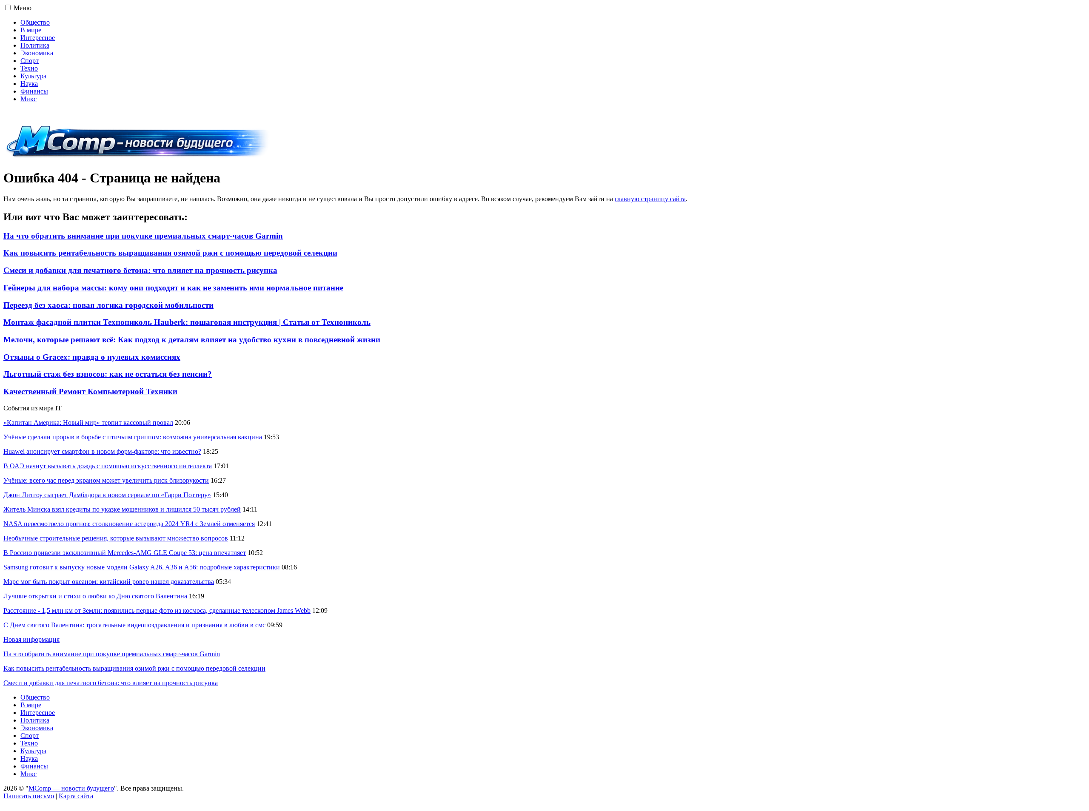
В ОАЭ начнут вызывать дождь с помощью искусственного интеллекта (107, 466)
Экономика (36, 53)
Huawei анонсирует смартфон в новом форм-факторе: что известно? (102, 451)
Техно (29, 68)
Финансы (34, 91)
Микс (28, 98)
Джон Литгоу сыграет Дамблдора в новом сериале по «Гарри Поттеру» (107, 494)
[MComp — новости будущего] (138, 157)
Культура (33, 76)
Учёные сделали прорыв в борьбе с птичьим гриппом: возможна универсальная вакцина (132, 437)
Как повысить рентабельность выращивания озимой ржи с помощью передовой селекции (170, 252)
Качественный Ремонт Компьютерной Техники (90, 391)
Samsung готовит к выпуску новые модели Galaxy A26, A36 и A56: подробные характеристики (141, 567)
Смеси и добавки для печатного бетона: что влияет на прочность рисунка (140, 270)
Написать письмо (28, 796)
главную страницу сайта (650, 198)
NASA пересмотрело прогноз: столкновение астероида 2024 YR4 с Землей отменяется (129, 523)
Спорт (29, 60)
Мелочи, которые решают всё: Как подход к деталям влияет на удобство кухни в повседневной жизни (191, 339)
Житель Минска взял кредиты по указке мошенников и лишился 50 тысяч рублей (122, 509)
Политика (34, 45)
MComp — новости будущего (71, 788)
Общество (35, 22)
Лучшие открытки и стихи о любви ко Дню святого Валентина (95, 596)
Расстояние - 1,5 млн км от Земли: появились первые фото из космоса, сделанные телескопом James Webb (157, 610)
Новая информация (31, 639)
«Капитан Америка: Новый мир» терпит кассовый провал (88, 422)
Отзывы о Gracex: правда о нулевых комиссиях (91, 357)
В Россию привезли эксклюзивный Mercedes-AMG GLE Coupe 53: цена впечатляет (124, 552)
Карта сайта (76, 796)
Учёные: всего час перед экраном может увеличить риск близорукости (106, 480)
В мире (30, 30)
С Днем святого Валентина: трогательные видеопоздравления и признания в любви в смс (134, 625)
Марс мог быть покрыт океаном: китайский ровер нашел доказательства (108, 581)
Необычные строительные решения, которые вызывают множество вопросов (115, 538)
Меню (22, 7)
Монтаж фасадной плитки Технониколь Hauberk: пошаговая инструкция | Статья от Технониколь (187, 322)
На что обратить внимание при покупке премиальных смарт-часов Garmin (143, 235)
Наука (29, 83)
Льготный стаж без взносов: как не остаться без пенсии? (107, 374)
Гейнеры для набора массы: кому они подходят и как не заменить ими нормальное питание (173, 287)
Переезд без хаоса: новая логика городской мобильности (108, 305)
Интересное (37, 37)
